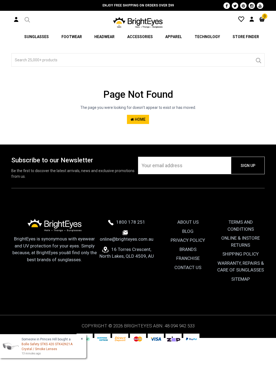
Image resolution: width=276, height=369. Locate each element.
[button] (27, 19)
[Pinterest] (243, 5)
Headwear (104, 37)
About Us (188, 222)
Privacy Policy (188, 240)
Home (140, 119)
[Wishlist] (241, 19)
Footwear (71, 37)
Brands (188, 249)
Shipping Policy (240, 254)
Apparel (173, 37)
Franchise (188, 258)
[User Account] (16, 19)
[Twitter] (235, 5)
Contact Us (187, 267)
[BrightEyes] (138, 22)
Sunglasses (36, 37)
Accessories (140, 37)
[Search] (258, 60)
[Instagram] (252, 5)
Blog (188, 231)
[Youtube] (260, 5)
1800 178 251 (130, 222)
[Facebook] (226, 5)
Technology (207, 37)
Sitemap (240, 279)
